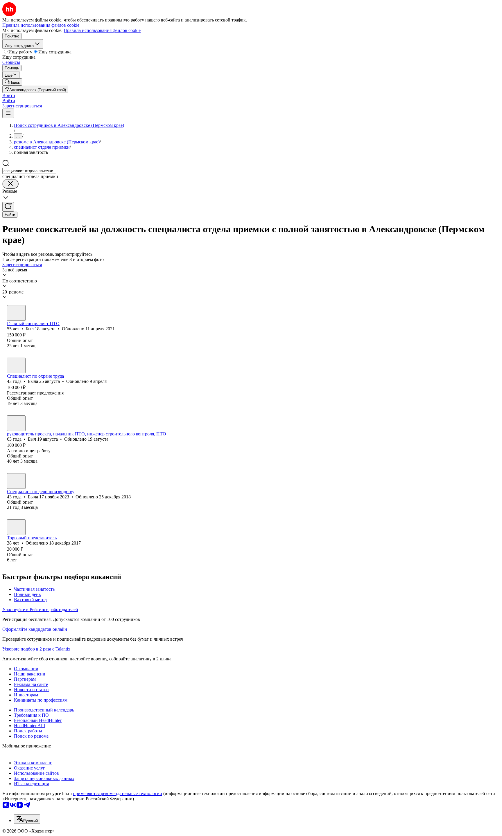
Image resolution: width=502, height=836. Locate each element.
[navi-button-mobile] (8, 113)
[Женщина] (16, 365)
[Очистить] (10, 184)
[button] (8, 95)
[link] (12, 82)
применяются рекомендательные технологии (117, 793)
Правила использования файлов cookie (102, 30)
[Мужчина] (16, 313)
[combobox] (29, 171)
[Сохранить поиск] (8, 207)
